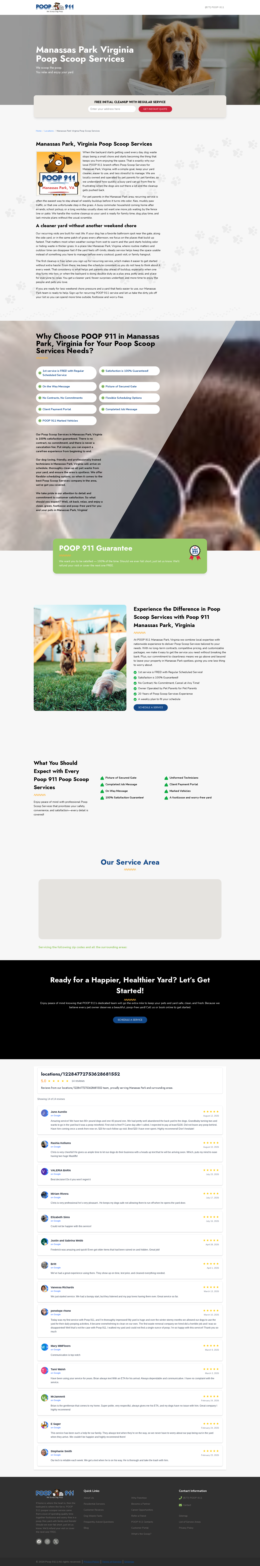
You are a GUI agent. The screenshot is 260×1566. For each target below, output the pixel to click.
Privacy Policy (186, 1528)
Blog (86, 1528)
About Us (89, 1498)
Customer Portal (140, 1528)
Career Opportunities (142, 1510)
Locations (49, 130)
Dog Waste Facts (93, 1516)
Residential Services (94, 1504)
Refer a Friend (138, 1516)
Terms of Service (112, 1561)
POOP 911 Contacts (142, 1522)
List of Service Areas (190, 1522)
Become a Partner (140, 1504)
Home (39, 130)
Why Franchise (139, 1498)
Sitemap (183, 1516)
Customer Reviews (94, 1510)
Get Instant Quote (155, 109)
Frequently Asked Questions (99, 1522)
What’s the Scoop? (141, 1534)
